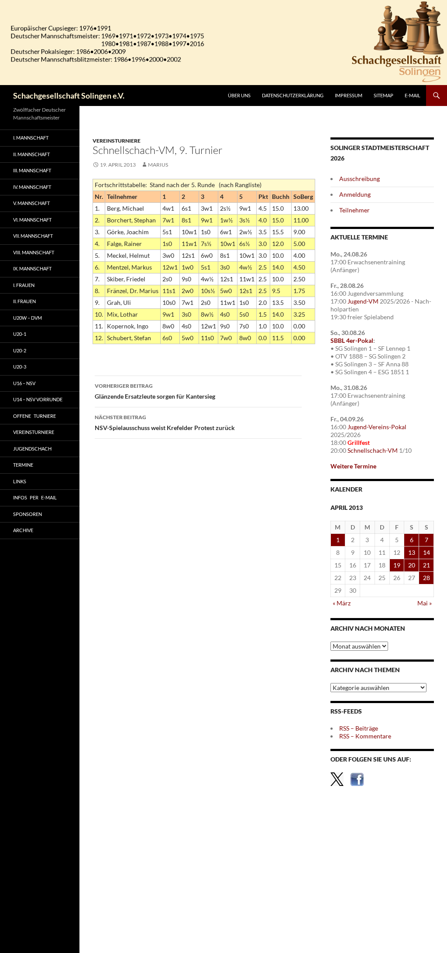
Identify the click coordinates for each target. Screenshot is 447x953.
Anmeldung (355, 194)
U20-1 (19, 334)
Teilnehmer (354, 210)
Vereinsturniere (117, 140)
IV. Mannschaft (32, 187)
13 (411, 552)
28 (426, 577)
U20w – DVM (27, 318)
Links (19, 481)
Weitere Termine (353, 466)
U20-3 (19, 366)
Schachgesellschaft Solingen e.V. (68, 95)
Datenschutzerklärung (292, 95)
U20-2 (19, 350)
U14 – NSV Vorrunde (37, 399)
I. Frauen (23, 285)
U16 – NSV (24, 383)
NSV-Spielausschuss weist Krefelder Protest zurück (165, 422)
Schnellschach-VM (372, 450)
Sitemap (383, 95)
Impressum (348, 95)
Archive (23, 530)
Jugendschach (32, 448)
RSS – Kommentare (365, 736)
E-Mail (412, 95)
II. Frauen (24, 301)
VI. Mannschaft (32, 219)
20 (411, 565)
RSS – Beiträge (358, 728)
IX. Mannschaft (32, 268)
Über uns (239, 95)
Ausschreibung (359, 178)
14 (426, 552)
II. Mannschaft (31, 154)
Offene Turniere (34, 416)
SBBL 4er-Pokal (351, 340)
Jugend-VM (362, 301)
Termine (23, 465)
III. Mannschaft (32, 170)
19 (396, 565)
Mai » (424, 603)
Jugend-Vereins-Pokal (376, 426)
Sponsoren (27, 514)
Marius (158, 164)
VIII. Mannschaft (33, 252)
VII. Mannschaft (33, 236)
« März (342, 603)
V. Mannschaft (31, 203)
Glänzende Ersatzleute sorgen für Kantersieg (155, 391)
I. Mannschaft (30, 137)
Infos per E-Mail (35, 497)
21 (426, 565)
